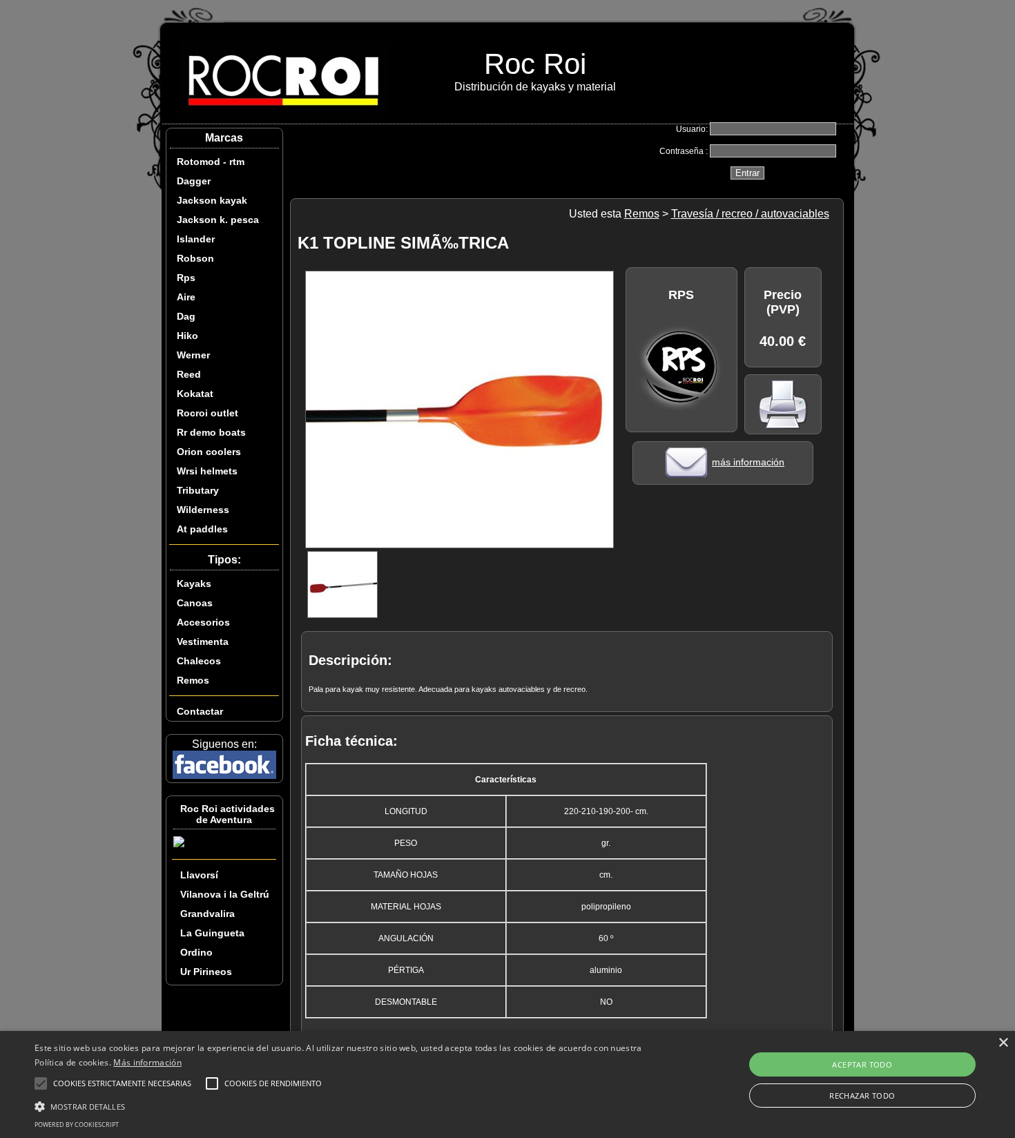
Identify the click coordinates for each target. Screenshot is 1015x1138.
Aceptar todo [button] (862, 1064)
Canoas (195, 602)
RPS (681, 295)
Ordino (196, 952)
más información (748, 461)
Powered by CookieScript (77, 1124)
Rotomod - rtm (210, 161)
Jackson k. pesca (218, 219)
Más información (147, 1062)
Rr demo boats (211, 432)
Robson (195, 258)
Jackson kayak (212, 200)
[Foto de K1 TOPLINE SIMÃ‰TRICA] (459, 544)
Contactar (200, 711)
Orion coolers (209, 451)
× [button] (1003, 1043)
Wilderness (203, 509)
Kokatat (195, 393)
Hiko (187, 335)
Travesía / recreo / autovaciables (750, 214)
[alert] (507, 1084)
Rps (186, 277)
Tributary (198, 490)
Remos (193, 680)
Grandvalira (207, 913)
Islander (196, 238)
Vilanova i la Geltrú (224, 894)
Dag (186, 316)
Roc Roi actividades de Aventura (227, 814)
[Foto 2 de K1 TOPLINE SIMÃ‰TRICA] (363, 613)
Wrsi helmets (207, 470)
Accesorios (203, 622)
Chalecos (199, 660)
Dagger (194, 180)
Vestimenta (203, 641)
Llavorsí (199, 874)
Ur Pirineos (206, 971)
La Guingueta (212, 932)
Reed (189, 374)
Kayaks (194, 583)
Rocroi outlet (207, 412)
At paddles (202, 528)
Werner (193, 354)
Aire (186, 296)
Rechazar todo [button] (862, 1095)
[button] (342, 1105)
